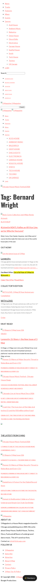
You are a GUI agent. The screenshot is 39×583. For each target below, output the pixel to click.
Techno (12, 60)
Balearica (12, 32)
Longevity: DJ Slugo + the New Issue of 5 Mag (18, 460)
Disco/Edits (13, 39)
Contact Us (8, 98)
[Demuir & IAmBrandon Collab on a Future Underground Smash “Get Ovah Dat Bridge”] (19, 503)
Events (7, 18)
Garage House (14, 46)
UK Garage (13, 64)
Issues (3, 334)
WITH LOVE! (7, 300)
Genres (8, 21)
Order (3, 318)
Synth (11, 53)
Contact (8, 564)
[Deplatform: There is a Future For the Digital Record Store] (19, 486)
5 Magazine (9, 550)
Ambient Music (15, 28)
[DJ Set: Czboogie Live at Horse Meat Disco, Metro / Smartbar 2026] (17, 393)
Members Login (9, 78)
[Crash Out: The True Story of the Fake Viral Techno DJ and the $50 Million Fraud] (19, 410)
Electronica (13, 43)
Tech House (13, 57)
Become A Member (10, 82)
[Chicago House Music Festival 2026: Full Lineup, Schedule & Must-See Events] (19, 380)
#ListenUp (5, 222)
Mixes (7, 14)
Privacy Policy (10, 568)
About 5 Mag (8, 90)
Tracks (7, 7)
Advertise (7, 86)
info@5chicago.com (18, 541)
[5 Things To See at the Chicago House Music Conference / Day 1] (15, 442)
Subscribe (8, 554)
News (7, 3)
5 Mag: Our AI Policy (13, 571)
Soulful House (14, 50)
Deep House (14, 36)
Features (8, 11)
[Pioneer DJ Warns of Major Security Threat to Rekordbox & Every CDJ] (19, 363)
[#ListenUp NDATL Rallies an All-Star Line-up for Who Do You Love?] (19, 218)
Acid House (13, 25)
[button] (30, 578)
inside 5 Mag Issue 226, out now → (26, 268)
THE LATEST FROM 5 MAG (13, 435)
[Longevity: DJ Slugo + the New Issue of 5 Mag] (12, 330)
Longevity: (6, 258)
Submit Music (8, 94)
